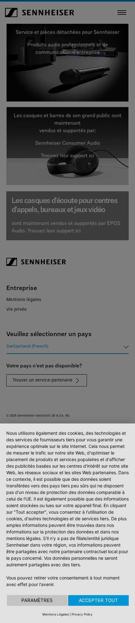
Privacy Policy (82, 614)
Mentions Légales (55, 614)
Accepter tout (98, 600)
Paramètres (37, 600)
